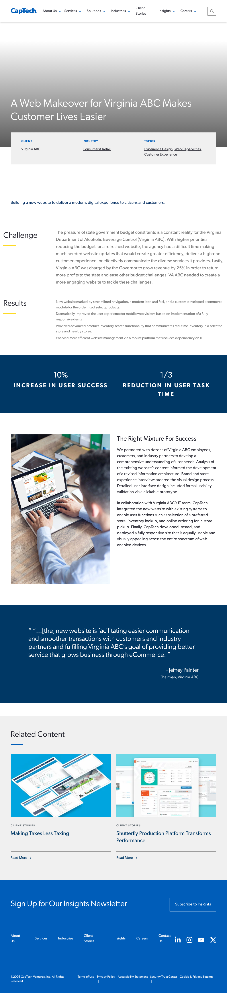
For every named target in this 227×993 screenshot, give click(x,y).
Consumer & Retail (97, 149)
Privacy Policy (106, 977)
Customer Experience (160, 154)
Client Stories (141, 11)
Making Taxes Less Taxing (40, 833)
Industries (65, 938)
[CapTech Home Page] (24, 11)
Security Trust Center (163, 977)
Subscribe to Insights (193, 905)
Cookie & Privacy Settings (196, 977)
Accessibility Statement (133, 977)
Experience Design (158, 149)
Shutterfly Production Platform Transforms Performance (163, 837)
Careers (142, 938)
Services (41, 938)
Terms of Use (86, 977)
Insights (120, 938)
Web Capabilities (187, 149)
